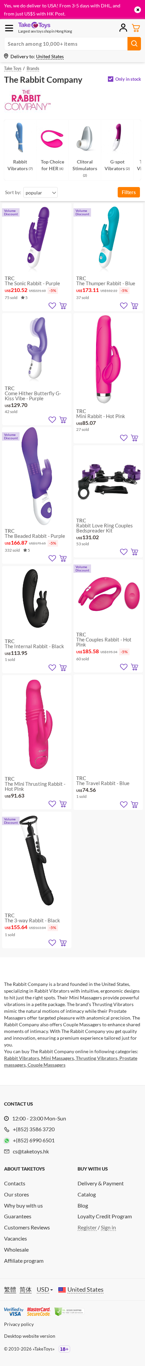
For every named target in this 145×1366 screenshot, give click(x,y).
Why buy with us (23, 1205)
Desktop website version (29, 1336)
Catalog (87, 1194)
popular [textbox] (34, 192)
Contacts (14, 1183)
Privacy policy (19, 1324)
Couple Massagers (46, 1065)
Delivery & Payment (101, 1183)
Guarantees (17, 1216)
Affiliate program (24, 1260)
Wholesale (16, 1249)
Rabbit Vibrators (21, 1058)
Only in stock (128, 79)
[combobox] (40, 192)
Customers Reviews (27, 1227)
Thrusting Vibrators (96, 1058)
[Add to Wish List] (52, 305)
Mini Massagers (57, 1058)
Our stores (16, 1194)
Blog (83, 1205)
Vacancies (15, 1238)
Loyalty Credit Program (105, 1216)
